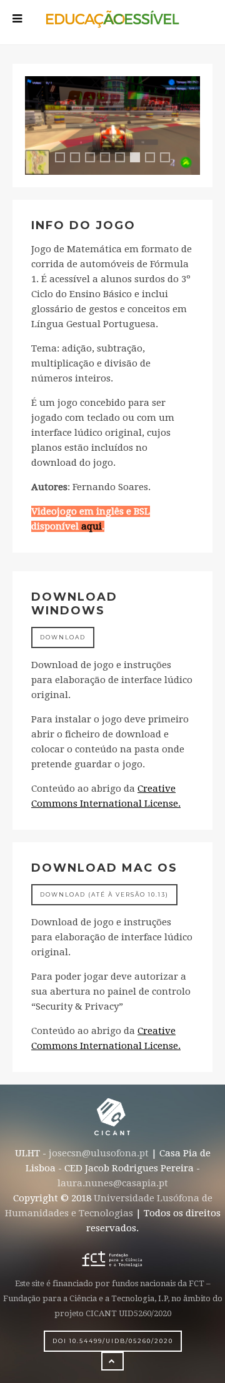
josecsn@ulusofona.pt (99, 1153)
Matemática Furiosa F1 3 (94, 158)
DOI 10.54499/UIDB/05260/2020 (112, 1340)
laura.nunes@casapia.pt (113, 1183)
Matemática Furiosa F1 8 (169, 158)
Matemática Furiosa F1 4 (109, 158)
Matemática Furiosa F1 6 (137, 160)
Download (63, 637)
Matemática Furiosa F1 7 (154, 158)
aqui (91, 526)
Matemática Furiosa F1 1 (64, 158)
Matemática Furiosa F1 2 (79, 158)
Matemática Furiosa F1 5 (124, 158)
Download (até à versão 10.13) (104, 894)
